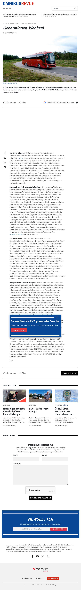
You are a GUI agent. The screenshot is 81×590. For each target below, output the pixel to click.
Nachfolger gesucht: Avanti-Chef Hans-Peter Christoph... (14, 411)
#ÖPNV (65, 405)
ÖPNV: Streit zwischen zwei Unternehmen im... (65, 411)
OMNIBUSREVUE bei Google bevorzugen (61, 102)
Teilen (24, 102)
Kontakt (39, 578)
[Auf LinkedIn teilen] (5, 162)
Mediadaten (27, 578)
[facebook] (32, 556)
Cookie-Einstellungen (51, 585)
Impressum (27, 585)
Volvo (21, 158)
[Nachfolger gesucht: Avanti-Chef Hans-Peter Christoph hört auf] (14, 396)
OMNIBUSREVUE (16, 235)
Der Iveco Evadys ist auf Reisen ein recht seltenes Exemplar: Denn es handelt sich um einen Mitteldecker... (40, 420)
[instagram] (43, 556)
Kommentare (11, 102)
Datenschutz (40, 585)
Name (44, 455)
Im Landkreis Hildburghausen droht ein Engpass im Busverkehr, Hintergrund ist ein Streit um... (65, 420)
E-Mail (15, 455)
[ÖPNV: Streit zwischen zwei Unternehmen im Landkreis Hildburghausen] (66, 396)
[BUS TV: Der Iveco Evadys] (40, 396)
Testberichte (13, 23)
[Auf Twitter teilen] (5, 158)
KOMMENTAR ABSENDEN (40, 498)
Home (5, 23)
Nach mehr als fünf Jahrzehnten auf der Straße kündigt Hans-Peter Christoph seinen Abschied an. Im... (14, 420)
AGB (33, 585)
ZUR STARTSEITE (69, 373)
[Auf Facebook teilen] (5, 153)
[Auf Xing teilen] (5, 166)
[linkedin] (48, 556)
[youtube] (37, 556)
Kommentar (16, 463)
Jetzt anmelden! (19, 330)
